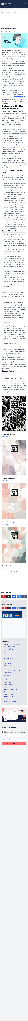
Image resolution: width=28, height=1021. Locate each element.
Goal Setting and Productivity (12, 670)
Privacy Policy (15, 746)
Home (2, 12)
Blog (5, 651)
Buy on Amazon (6, 436)
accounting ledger (18, 96)
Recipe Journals (8, 699)
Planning (6, 692)
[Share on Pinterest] (4, 608)
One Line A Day (8, 682)
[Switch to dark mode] (23, 4)
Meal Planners (7, 675)
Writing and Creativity (10, 701)
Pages (5, 687)
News (5, 677)
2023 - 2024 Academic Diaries (12, 646)
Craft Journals (7, 661)
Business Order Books (10, 656)
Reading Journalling (9, 694)
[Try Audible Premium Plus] (14, 614)
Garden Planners (8, 668)
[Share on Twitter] (9, 608)
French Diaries (8, 665)
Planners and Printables (10, 689)
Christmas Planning (9, 658)
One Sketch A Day (8, 684)
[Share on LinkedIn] (19, 608)
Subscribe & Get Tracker (14, 744)
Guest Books (7, 672)
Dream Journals (8, 663)
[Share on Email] (23, 608)
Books (6, 12)
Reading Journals (8, 696)
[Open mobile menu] (26, 4)
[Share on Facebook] (14, 608)
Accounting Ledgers (9, 649)
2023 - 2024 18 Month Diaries (12, 644)
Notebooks (7, 680)
